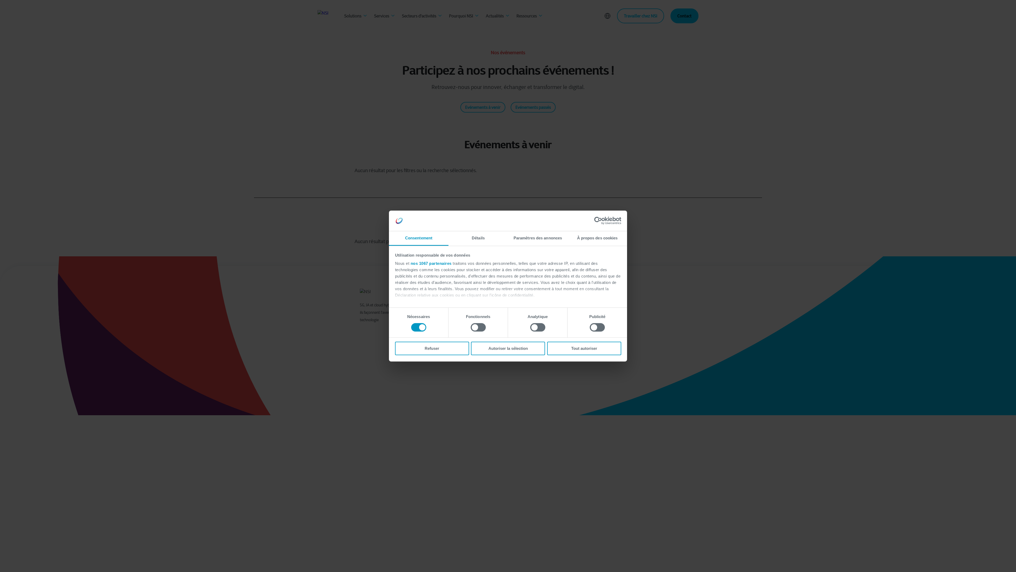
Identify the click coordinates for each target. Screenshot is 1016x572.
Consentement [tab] (418, 238)
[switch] (478, 327)
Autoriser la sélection (508, 348)
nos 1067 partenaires (431, 263)
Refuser (432, 348)
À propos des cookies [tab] (597, 238)
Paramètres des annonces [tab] (538, 238)
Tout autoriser (584, 348)
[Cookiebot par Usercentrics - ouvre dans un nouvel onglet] (598, 221)
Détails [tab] (478, 238)
